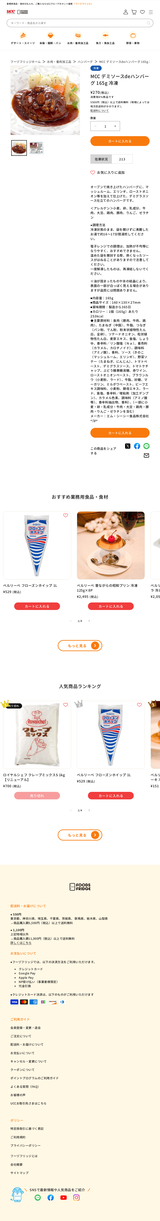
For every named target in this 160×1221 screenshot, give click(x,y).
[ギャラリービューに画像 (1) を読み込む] (19, 148)
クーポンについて (22, 1070)
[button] (150, 12)
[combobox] (42, 23)
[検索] (148, 23)
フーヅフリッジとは (24, 1156)
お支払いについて (22, 1053)
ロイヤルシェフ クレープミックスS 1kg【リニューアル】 (34, 777)
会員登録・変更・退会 (25, 1028)
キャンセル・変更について (28, 1061)
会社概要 (16, 1164)
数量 (93, 118)
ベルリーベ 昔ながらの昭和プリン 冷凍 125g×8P (107, 588)
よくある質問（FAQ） (25, 1086)
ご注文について (21, 1036)
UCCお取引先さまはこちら (28, 1103)
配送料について (99, 110)
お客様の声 (18, 1095)
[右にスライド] (89, 620)
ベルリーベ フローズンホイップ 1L (30, 585)
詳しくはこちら (21, 943)
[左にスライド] (70, 620)
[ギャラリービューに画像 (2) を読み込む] (36, 148)
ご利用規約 (18, 1137)
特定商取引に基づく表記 (27, 1128)
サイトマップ (19, 1173)
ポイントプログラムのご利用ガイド (34, 1078)
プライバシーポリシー (25, 1145)
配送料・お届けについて (27, 1044)
